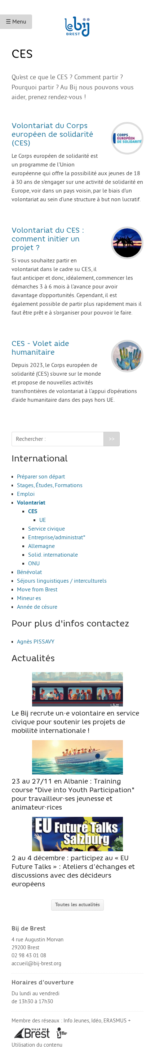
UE (42, 520)
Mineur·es (29, 598)
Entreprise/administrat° (56, 537)
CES (32, 511)
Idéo (96, 1021)
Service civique (46, 529)
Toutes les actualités (77, 904)
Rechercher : (31, 439)
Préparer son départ (41, 476)
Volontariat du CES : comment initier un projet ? (48, 239)
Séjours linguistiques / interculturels (62, 581)
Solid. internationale (53, 555)
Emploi (26, 494)
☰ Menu (16, 21)
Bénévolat (29, 572)
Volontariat (31, 502)
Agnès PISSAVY (35, 641)
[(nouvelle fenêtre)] (32, 1033)
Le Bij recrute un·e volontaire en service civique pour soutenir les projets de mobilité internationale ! (75, 722)
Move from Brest (37, 589)
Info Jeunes (76, 1021)
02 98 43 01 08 (29, 956)
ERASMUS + (117, 1021)
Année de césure (37, 607)
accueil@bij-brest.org (36, 964)
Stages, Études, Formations (50, 485)
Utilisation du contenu (37, 1045)
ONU (34, 563)
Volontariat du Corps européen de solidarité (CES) (52, 135)
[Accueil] (77, 23)
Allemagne (41, 546)
